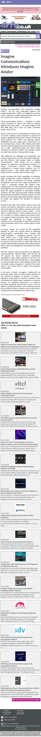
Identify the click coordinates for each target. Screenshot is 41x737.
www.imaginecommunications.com (13, 295)
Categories (7, 714)
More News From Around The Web (27, 700)
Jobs (29, 32)
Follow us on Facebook (10, 717)
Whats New (20, 710)
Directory (3, 32)
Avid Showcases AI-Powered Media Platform (17, 542)
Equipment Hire (22, 32)
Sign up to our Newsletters (11, 723)
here (31, 10)
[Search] (38, 36)
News (38, 32)
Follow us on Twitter (9, 720)
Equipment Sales (12, 32)
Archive (33, 32)
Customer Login (6, 712)
